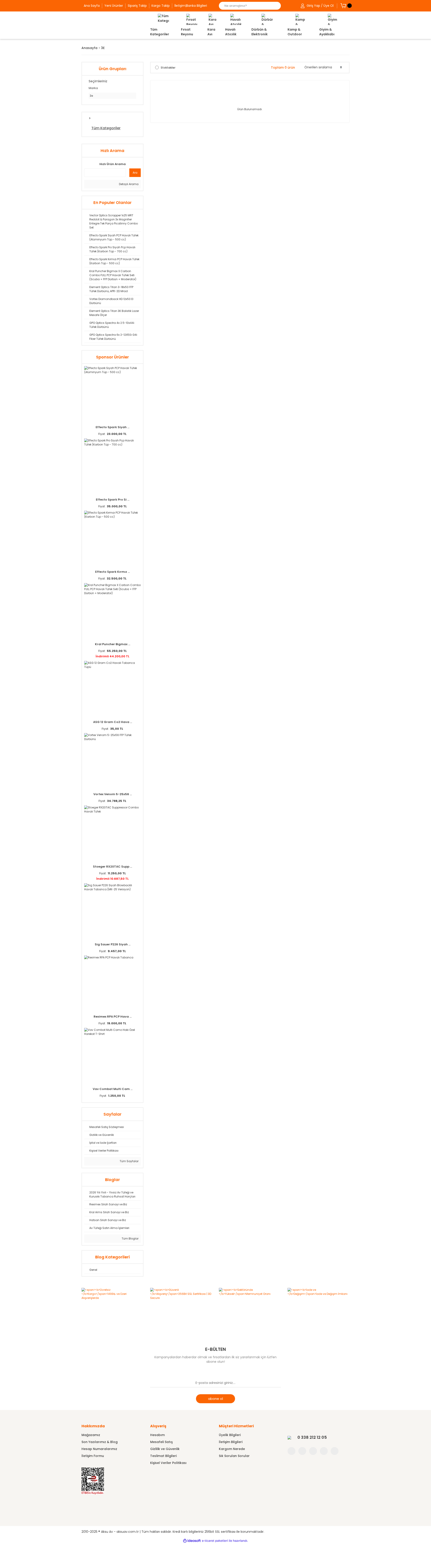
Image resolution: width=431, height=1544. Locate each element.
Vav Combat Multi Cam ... (112, 1089)
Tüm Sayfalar (129, 1161)
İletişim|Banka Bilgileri (190, 5)
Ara (135, 173)
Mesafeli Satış (161, 1442)
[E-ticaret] (215, 1541)
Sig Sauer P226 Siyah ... (112, 944)
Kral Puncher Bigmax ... (112, 644)
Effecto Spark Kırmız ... (112, 572)
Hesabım (157, 1435)
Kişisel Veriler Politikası (168, 1463)
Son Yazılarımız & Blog (99, 1442)
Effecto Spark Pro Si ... (112, 499)
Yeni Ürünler (113, 5)
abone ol (215, 1398)
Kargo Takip (161, 5)
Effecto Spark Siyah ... (112, 427)
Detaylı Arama (128, 184)
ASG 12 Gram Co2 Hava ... (112, 722)
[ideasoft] (192, 1541)
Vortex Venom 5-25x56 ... (112, 794)
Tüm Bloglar (130, 1238)
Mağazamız (90, 1435)
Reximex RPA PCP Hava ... (113, 1016)
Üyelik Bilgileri (230, 1435)
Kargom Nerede (232, 1449)
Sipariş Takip (137, 5)
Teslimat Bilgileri (163, 1456)
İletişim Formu (92, 1456)
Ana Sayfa (92, 5)
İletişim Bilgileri (230, 1442)
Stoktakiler (168, 67)
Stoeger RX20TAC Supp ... (112, 866)
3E (103, 48)
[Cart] (343, 5)
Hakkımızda (93, 1426)
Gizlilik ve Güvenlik (165, 1449)
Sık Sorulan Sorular (234, 1456)
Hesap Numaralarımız (99, 1449)
